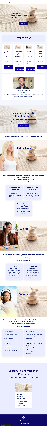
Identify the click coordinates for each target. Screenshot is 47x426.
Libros (21, 2)
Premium (5, 2)
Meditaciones (16, 2)
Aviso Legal (18, 420)
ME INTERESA (23, 125)
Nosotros (41, 2)
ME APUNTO (23, 23)
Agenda (10, 2)
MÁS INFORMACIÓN (9, 67)
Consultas (26, 2)
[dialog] (6, 425)
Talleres (36, 2)
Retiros (31, 2)
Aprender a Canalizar (26, 420)
